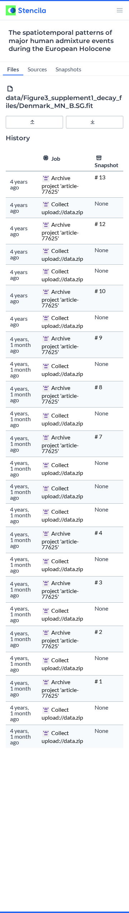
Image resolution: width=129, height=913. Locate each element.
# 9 (98, 337)
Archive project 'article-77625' (60, 185)
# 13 (100, 177)
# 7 (98, 436)
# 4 (98, 532)
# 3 (98, 582)
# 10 (100, 290)
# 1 (98, 681)
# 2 (98, 631)
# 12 (100, 223)
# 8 (98, 386)
